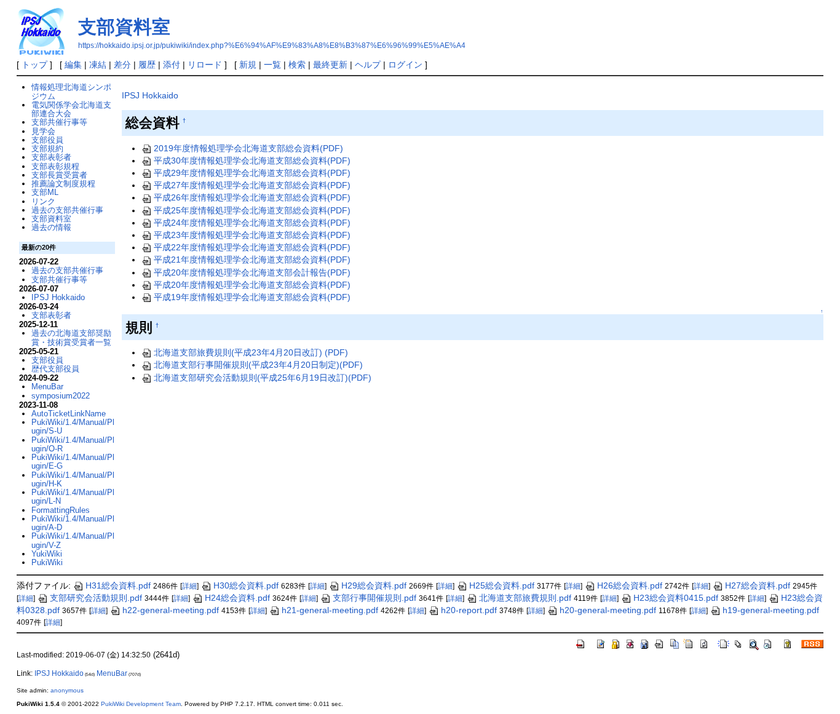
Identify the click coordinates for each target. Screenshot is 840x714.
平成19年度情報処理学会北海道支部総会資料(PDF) (252, 297)
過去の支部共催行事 (67, 210)
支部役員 (47, 140)
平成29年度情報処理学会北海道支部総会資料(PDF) (252, 173)
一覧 (272, 64)
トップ (34, 64)
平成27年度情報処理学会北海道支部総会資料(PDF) (252, 185)
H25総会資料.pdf (501, 585)
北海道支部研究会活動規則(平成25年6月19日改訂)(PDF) (262, 378)
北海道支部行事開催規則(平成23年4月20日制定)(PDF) (258, 365)
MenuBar (47, 386)
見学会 (43, 131)
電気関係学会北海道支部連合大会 (71, 109)
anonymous (67, 690)
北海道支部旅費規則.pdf (525, 598)
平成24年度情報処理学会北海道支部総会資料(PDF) (252, 223)
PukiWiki (47, 562)
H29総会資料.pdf (373, 585)
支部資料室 (124, 27)
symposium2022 (60, 395)
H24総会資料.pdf (237, 598)
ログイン (405, 64)
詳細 (189, 586)
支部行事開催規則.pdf (374, 598)
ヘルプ (368, 64)
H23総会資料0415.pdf (675, 598)
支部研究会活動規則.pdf (96, 598)
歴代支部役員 (55, 368)
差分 (122, 64)
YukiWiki (46, 553)
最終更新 (330, 64)
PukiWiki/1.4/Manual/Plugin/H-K (72, 479)
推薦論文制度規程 (63, 183)
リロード (205, 64)
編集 (73, 64)
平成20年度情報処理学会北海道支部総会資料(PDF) (252, 285)
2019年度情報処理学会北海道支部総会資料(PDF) (248, 148)
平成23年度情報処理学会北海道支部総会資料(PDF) (252, 235)
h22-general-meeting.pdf (170, 610)
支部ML (44, 192)
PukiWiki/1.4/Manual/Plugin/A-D (72, 523)
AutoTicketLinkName (68, 413)
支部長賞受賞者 (59, 175)
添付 (171, 64)
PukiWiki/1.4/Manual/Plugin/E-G (72, 461)
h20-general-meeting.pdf (608, 610)
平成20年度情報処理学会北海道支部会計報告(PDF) (252, 272)
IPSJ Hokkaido (150, 95)
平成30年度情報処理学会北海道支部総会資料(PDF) (252, 160)
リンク (43, 201)
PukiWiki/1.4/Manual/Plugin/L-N (72, 497)
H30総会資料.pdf (246, 585)
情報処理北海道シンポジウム (71, 91)
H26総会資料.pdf (629, 585)
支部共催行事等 (59, 122)
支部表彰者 (51, 157)
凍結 (97, 64)
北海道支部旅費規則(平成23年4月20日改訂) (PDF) (251, 352)
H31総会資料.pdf (118, 585)
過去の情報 (51, 227)
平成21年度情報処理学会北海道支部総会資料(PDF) (252, 259)
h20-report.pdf (469, 610)
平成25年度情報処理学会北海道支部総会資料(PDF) (252, 210)
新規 (247, 64)
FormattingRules (60, 510)
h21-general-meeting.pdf (330, 610)
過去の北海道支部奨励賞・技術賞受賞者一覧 (71, 337)
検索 (297, 64)
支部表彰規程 (55, 166)
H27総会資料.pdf (757, 585)
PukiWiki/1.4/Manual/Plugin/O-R (72, 444)
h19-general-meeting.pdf (771, 610)
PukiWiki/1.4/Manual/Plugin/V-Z (72, 540)
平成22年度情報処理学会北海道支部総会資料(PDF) (252, 247)
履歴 (147, 64)
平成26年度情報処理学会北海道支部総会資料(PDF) (252, 197)
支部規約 (47, 148)
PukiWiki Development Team (141, 703)
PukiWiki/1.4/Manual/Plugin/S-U (72, 426)
